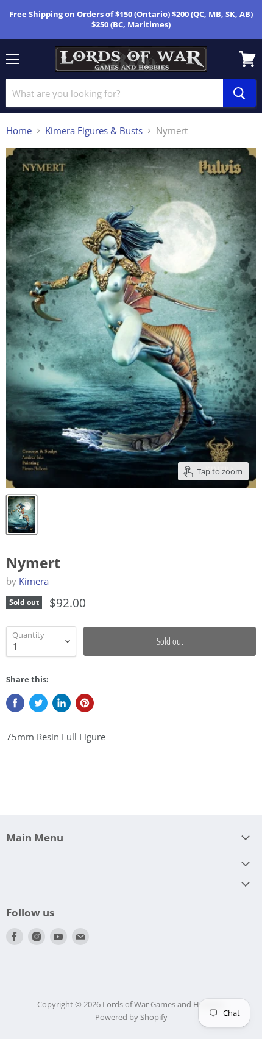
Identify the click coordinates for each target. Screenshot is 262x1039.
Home (19, 131)
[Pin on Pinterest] (85, 703)
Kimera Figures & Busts (94, 131)
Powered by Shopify (131, 1017)
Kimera (34, 581)
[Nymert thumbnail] (22, 514)
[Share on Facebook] (15, 703)
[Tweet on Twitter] (38, 703)
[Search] (239, 93)
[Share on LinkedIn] (61, 703)
